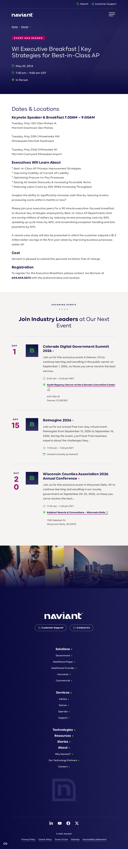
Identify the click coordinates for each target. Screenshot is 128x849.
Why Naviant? (63, 753)
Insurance (63, 674)
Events (24, 27)
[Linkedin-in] (51, 823)
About (62, 747)
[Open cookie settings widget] (5, 843)
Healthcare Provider (63, 667)
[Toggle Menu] (111, 14)
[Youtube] (60, 823)
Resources (62, 735)
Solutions (63, 649)
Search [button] (84, 3)
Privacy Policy (28, 839)
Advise (63, 698)
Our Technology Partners (63, 760)
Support (63, 717)
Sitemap (75, 839)
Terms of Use (61, 839)
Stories (62, 741)
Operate (63, 711)
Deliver (63, 705)
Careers (63, 766)
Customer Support (105, 3)
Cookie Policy (45, 839)
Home (15, 27)
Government (63, 655)
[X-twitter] (77, 823)
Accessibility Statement (94, 839)
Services (62, 692)
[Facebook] (68, 823)
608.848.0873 (21, 278)
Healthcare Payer (63, 661)
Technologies (63, 730)
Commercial (63, 680)
